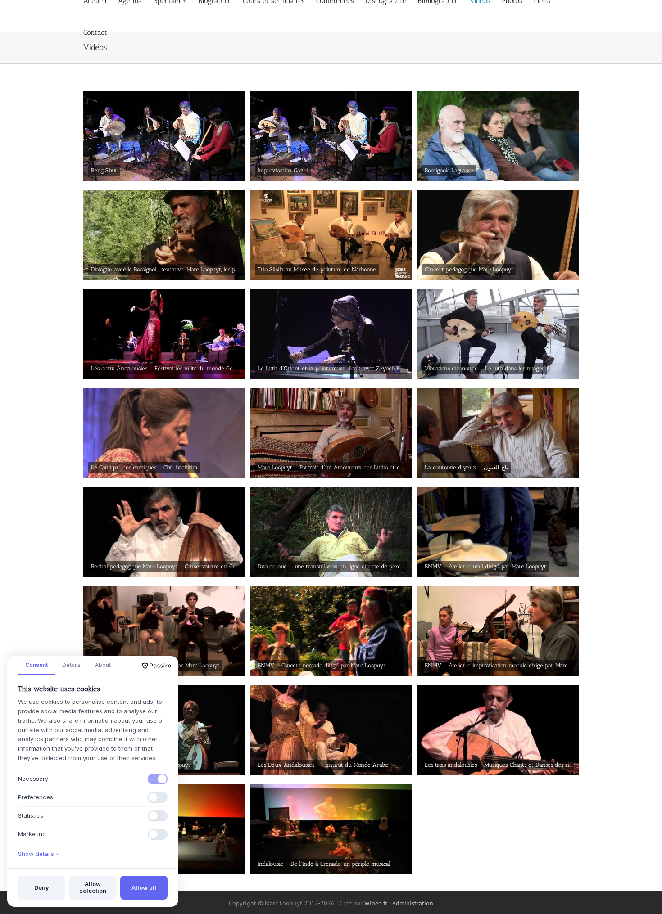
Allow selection (92, 887)
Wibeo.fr (375, 903)
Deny (41, 887)
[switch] (158, 779)
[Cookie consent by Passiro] (156, 665)
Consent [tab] (36, 665)
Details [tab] (71, 665)
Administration (412, 903)
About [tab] (103, 665)
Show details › (38, 853)
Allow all (143, 887)
